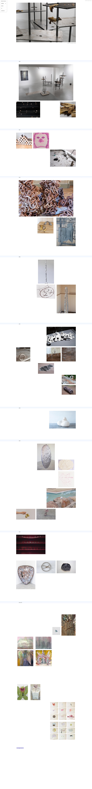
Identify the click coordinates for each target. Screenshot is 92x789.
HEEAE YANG (3, 1)
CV (1, 8)
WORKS (2, 3)
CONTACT (3, 10)
